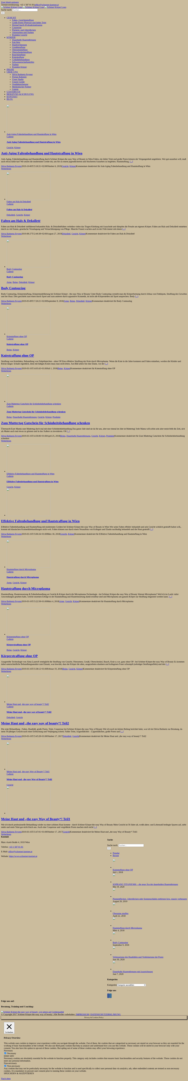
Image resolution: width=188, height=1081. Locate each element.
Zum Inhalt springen (10, 2)
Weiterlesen (6, 169)
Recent (116, 855)
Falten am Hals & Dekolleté (19, 201)
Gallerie (10, 137)
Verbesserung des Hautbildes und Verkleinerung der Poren (138, 957)
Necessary (11, 1053)
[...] (131, 161)
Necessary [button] (8, 1050)
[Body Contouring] (117, 940)
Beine (15, 282)
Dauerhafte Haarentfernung (25, 417)
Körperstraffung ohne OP (18, 637)
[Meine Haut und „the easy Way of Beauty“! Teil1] (29, 813)
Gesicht (10, 147)
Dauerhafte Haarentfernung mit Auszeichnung (133, 971)
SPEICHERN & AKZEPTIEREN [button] (19, 1073)
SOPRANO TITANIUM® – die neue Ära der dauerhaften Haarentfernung (145, 884)
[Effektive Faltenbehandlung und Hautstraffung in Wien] (29, 515)
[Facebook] (108, 995)
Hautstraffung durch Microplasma (21, 569)
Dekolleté (11, 215)
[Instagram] (110, 995)
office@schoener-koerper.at (47, 5)
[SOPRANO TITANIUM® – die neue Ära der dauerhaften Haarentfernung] (117, 882)
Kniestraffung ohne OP (17, 336)
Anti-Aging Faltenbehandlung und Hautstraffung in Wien (31, 134)
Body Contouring (14, 269)
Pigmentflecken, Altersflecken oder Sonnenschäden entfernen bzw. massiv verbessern (150, 899)
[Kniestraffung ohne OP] (117, 867)
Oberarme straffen (120, 913)
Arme (9, 282)
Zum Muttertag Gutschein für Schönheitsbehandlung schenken (34, 404)
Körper (17, 147)
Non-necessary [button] (10, 1063)
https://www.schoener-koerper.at (23, 856)
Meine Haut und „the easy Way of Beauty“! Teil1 (28, 771)
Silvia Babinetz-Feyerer (11, 166)
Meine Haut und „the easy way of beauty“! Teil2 (28, 704)
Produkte (56, 417)
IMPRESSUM (82, 1014)
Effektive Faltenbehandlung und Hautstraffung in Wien (30, 474)
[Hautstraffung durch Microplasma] (117, 925)
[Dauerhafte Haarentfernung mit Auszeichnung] (117, 969)
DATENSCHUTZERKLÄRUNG (105, 1014)
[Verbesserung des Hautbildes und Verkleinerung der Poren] (117, 954)
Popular (116, 853)
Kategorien (112, 985)
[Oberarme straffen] (117, 911)
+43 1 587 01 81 (16, 847)
